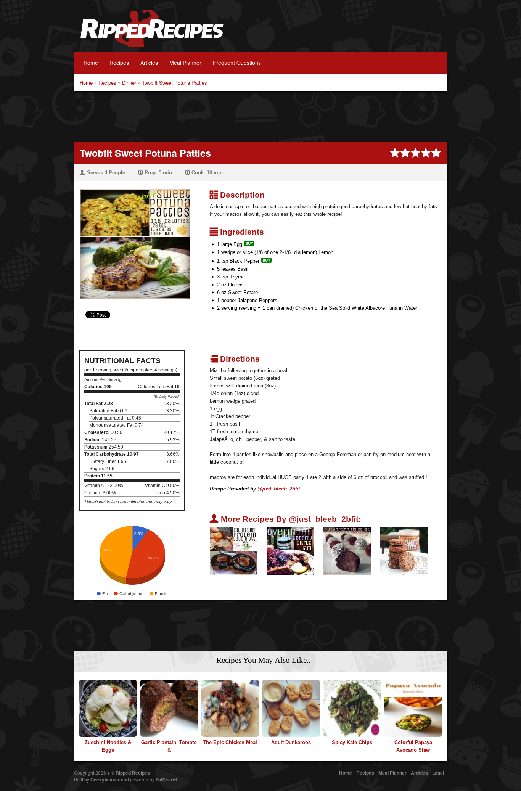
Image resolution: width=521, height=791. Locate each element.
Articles (149, 62)
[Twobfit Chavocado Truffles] (347, 550)
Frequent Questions (237, 62)
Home (91, 62)
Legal (438, 772)
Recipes (119, 62)
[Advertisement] (260, 116)
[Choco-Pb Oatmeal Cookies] (404, 550)
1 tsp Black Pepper (238, 261)
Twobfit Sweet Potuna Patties (174, 82)
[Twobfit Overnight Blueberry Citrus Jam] (290, 550)
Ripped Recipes (152, 32)
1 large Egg (229, 244)
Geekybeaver (105, 779)
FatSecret (166, 779)
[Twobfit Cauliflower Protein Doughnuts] (233, 550)
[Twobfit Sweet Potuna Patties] (132, 239)
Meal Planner (185, 62)
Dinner (129, 82)
